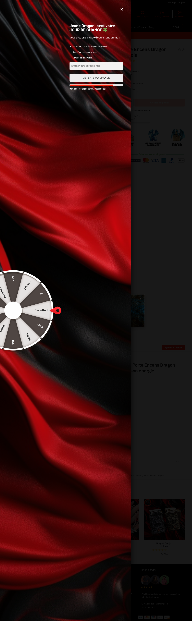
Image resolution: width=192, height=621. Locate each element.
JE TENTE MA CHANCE (96, 77)
